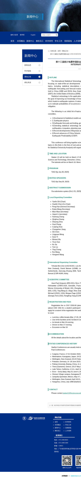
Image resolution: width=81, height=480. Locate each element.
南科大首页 (14, 35)
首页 (12, 41)
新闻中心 (30, 41)
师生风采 (27, 82)
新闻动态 (27, 65)
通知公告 (27, 77)
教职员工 (40, 41)
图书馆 (22, 35)
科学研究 (49, 41)
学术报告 (27, 71)
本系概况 (21, 41)
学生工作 (58, 41)
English (33, 35)
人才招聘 (68, 431)
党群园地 (68, 41)
